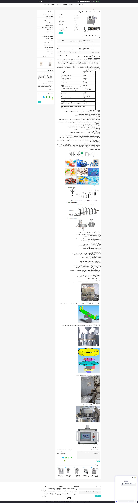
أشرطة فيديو (53, 4)
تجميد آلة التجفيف (50, 25)
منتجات (48, 4)
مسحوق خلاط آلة (50, 40)
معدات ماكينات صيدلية (49, 14)
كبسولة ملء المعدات (88, 444)
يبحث (79, 1)
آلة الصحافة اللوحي (49, 20)
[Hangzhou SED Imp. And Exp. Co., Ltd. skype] (44, 97)
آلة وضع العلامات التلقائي (48, 27)
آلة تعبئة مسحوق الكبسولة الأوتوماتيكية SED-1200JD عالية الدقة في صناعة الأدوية (54, 494)
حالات (83, 4)
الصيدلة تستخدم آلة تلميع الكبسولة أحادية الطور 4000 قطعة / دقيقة (53, 492)
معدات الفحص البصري (49, 56)
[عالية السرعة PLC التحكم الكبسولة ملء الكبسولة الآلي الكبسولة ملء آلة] (95, 470)
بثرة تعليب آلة (50, 31)
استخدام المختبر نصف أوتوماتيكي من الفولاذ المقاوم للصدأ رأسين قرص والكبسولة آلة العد (70, 494)
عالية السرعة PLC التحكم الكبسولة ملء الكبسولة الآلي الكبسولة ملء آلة (94, 476)
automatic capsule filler (80, 444)
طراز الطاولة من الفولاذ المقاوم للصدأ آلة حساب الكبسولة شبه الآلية (70, 492)
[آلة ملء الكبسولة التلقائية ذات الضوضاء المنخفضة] (68, 470)
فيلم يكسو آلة (50, 29)
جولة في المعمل (64, 4)
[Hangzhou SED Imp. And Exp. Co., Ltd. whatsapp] (50, 97)
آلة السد (51, 53)
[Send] (117, 501)
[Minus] (116, 477)
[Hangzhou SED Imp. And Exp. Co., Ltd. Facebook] (41, 1)
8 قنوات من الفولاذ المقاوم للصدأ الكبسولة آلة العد (70, 489)
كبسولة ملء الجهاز (95, 444)
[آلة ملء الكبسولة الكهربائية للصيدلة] (77, 470)
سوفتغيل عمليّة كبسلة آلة (48, 36)
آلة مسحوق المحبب (49, 42)
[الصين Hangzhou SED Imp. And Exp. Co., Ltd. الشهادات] (41, 64)
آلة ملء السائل (50, 34)
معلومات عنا (59, 4)
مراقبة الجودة (71, 4)
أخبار (80, 4)
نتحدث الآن (93, 1)
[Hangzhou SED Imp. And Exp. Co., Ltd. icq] (53, 99)
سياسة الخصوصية (89, 501)
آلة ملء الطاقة (50, 51)
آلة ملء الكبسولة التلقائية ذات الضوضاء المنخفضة (68, 476)
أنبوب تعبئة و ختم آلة (49, 47)
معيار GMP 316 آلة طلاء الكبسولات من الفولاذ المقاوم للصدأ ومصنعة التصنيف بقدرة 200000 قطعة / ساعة (86, 476)
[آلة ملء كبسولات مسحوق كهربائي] (61, 470)
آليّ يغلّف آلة (51, 23)
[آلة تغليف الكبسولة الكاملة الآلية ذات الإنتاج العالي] (92, 20)
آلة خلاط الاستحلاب (49, 45)
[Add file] (135, 501)
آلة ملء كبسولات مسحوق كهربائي (60, 476)
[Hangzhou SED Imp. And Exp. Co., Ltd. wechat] (47, 97)
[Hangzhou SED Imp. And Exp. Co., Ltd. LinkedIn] (39, 1)
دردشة (60, 32)
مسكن (45, 4)
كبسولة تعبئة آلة (50, 16)
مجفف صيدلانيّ (50, 38)
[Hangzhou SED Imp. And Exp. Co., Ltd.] (92, 4)
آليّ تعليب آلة (50, 49)
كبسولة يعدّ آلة (50, 18)
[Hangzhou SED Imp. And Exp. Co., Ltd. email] (53, 97)
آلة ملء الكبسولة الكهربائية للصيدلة (77, 476)
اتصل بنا (76, 4)
